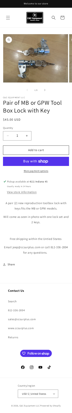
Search (12, 301)
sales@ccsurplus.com (22, 319)
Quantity (8, 128)
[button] (8, 17)
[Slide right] (44, 90)
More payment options (36, 170)
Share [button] (11, 264)
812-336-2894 (16, 310)
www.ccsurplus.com (21, 328)
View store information (22, 192)
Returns (13, 337)
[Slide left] (27, 90)
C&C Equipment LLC (29, 405)
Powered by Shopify (50, 405)
